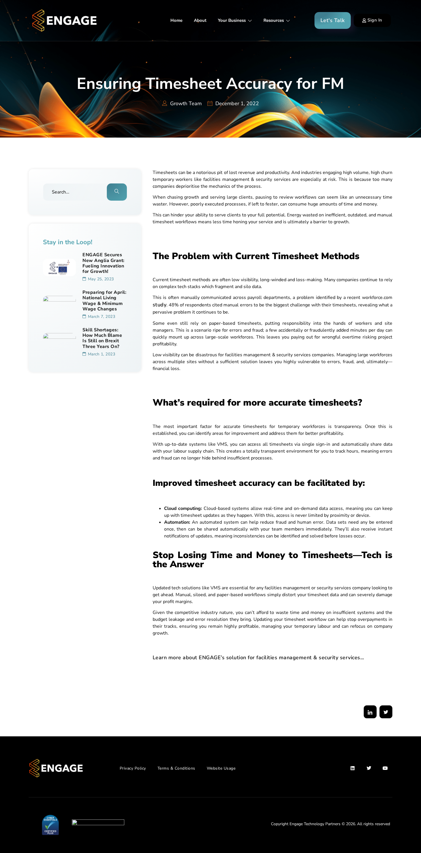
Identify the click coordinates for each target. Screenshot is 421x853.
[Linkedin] (353, 768)
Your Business (232, 20)
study (160, 304)
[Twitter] (369, 768)
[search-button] (117, 192)
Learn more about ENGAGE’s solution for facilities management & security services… (258, 657)
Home (176, 20)
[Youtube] (385, 768)
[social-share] (370, 711)
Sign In (374, 20)
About (200, 20)
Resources (273, 20)
